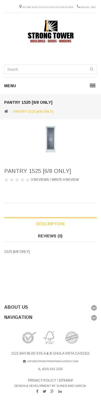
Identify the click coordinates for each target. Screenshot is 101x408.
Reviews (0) (50, 236)
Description (50, 224)
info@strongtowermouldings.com (52, 361)
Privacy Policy (42, 380)
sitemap (66, 380)
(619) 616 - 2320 (88, 7)
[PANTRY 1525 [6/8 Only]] (50, 139)
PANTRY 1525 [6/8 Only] (33, 112)
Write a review (65, 180)
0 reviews (40, 180)
